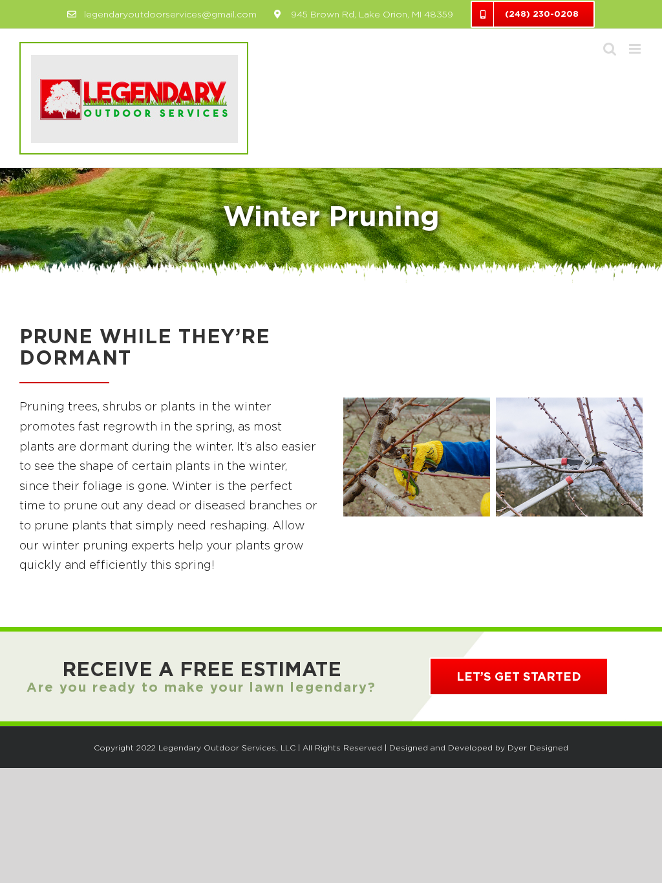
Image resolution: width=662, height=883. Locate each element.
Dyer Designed (537, 747)
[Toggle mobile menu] (636, 49)
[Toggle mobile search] (609, 49)
